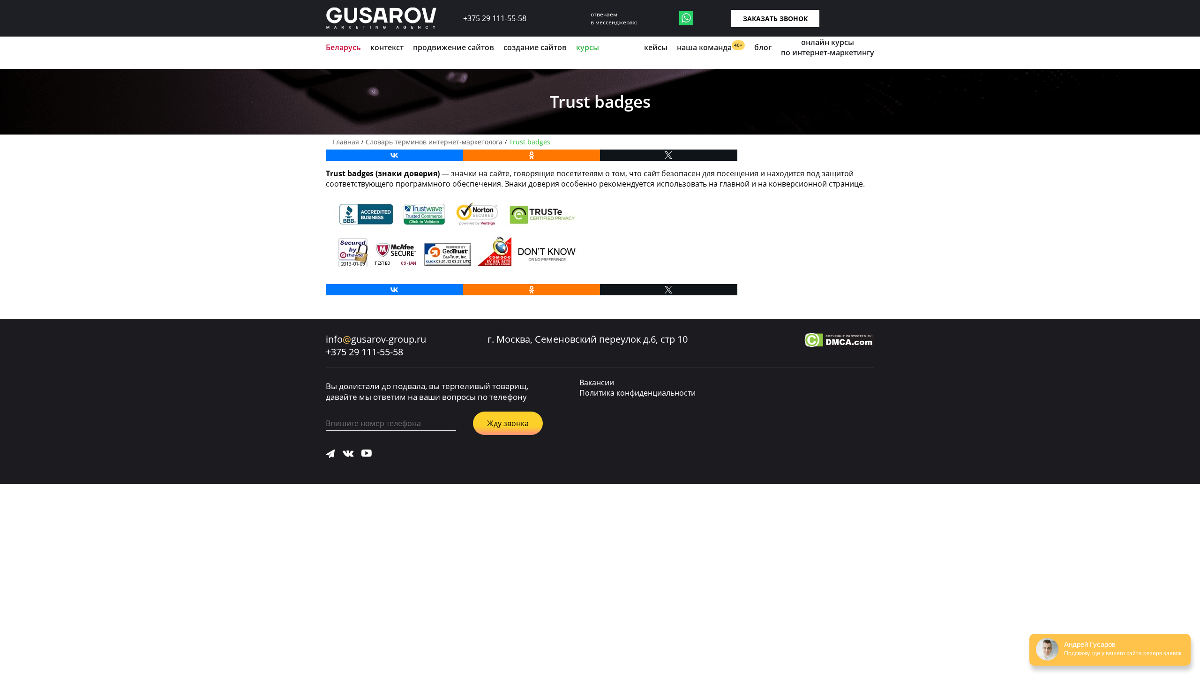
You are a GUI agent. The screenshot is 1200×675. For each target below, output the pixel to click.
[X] (668, 155)
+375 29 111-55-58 (494, 18)
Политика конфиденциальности (637, 393)
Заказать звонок (775, 18)
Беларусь (343, 47)
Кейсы (656, 47)
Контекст (387, 47)
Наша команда (709, 47)
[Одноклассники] (531, 155)
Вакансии (596, 382)
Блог (763, 47)
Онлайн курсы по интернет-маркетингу (827, 47)
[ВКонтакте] (394, 155)
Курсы (587, 47)
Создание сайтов (535, 47)
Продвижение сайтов (453, 47)
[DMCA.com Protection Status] (839, 341)
